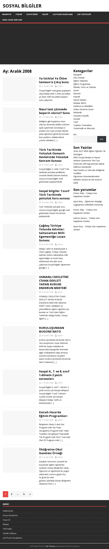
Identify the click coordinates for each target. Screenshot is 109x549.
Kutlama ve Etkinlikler (83, 106)
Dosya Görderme (10, 515)
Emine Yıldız (78, 193)
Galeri (45, 14)
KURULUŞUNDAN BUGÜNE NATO (51, 329)
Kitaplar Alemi (79, 103)
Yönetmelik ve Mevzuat (84, 128)
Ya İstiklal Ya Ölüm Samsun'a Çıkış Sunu (54, 80)
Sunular (76, 118)
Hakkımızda (8, 511)
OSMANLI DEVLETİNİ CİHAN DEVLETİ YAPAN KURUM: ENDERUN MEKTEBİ (53, 282)
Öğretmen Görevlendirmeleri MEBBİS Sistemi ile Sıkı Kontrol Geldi (87, 179)
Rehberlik (77, 112)
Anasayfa (6, 14)
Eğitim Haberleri (80, 80)
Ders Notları (79, 77)
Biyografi (77, 74)
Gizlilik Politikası (9, 533)
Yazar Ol (6, 520)
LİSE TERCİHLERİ (84, 14)
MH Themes (50, 546)
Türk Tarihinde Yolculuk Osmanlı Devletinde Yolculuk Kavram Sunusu (53, 155)
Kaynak (76, 96)
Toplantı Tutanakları (82, 125)
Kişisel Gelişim (79, 100)
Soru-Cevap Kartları (12, 20)
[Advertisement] (54, 44)
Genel (76, 90)
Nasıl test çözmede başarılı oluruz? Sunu (54, 111)
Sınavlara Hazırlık (81, 115)
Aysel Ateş (78, 201)
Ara (74, 134)
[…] (55, 140)
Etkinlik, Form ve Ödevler (84, 87)
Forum (19, 14)
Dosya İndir (32, 14)
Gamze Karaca (80, 218)
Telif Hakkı (7, 529)
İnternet (77, 93)
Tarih (75, 122)
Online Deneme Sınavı (83, 109)
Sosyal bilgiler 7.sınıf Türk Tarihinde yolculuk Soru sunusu (54, 194)
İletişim (6, 524)
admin (60, 86)
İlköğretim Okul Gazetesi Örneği (50, 451)
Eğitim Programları (81, 84)
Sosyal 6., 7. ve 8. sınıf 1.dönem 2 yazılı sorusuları (54, 375)
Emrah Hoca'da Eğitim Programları (53, 414)
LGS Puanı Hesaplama (63, 14)
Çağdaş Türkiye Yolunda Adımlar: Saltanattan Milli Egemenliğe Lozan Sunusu (52, 233)
